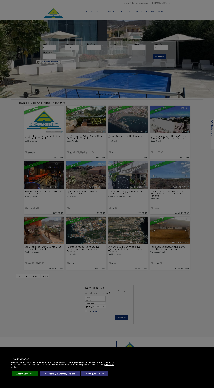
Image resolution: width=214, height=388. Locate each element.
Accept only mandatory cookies (60, 374)
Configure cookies (95, 374)
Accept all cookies (24, 374)
